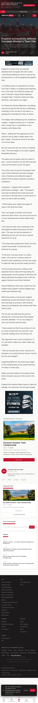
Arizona (27, 650)
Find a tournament (6, 582)
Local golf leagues (6, 587)
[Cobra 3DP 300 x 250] (19, 402)
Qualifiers (4, 610)
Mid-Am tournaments (7, 595)
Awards (3, 626)
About (21, 629)
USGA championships (7, 597)
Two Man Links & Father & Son (9, 602)
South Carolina (14, 652)
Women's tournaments (7, 592)
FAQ (2, 640)
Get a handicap (5, 612)
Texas (15, 650)
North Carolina (5, 652)
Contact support (5, 638)
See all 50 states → (16, 655)
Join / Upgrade (24, 624)
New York (20, 650)
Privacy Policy (14, 670)
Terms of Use (5, 670)
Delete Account (31, 670)
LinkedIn (16, 479)
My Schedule (5, 615)
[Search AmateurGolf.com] (23, 15)
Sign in (29, 15)
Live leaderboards (25, 582)
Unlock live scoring (19, 514)
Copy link (23, 479)
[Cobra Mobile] (19, 63)
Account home (24, 626)
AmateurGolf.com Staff (15, 469)
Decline (26, 690)
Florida (10, 650)
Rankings (3, 621)
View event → (19, 510)
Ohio (8, 655)
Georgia (32, 650)
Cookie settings (5, 672)
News (6, 35)
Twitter (9, 479)
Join (34, 15)
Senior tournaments (6, 589)
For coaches (4, 629)
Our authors (23, 631)
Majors (3, 600)
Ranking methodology (7, 624)
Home (2, 35)
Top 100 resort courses (7, 607)
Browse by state (5, 584)
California (4, 650)
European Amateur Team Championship (17, 502)
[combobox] (19, 527)
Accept (32, 690)
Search (32, 527)
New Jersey (23, 652)
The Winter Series (6, 605)
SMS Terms (22, 670)
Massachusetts (32, 652)
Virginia (3, 655)
